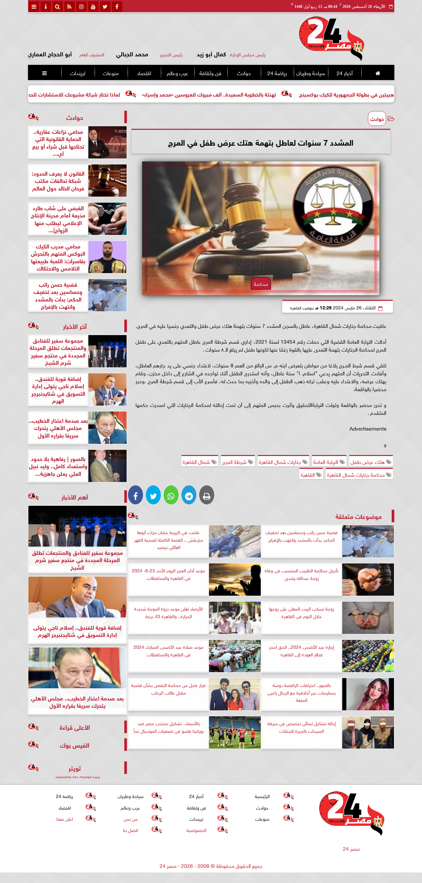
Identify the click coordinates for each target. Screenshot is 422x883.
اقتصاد (144, 72)
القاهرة (308, 474)
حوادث (244, 72)
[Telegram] (189, 494)
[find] (57, 6)
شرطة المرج (235, 461)
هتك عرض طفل (368, 461)
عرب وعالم (177, 72)
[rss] (69, 6)
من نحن (130, 818)
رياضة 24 (276, 72)
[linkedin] (81, 6)
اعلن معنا (64, 818)
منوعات (111, 72)
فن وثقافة (210, 72)
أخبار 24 (344, 72)
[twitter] (105, 6)
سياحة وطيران (310, 72)
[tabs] (34, 6)
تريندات (77, 72)
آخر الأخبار (75, 325)
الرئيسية (262, 795)
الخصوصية (196, 829)
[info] (46, 6)
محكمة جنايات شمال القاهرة (356, 474)
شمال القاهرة (197, 461)
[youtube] (93, 6)
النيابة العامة (326, 461)
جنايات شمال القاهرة (280, 461)
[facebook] (117, 6)
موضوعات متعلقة (359, 515)
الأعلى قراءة (75, 726)
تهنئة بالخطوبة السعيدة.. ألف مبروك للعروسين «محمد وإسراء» (245, 93)
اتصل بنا (130, 829)
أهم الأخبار (74, 496)
